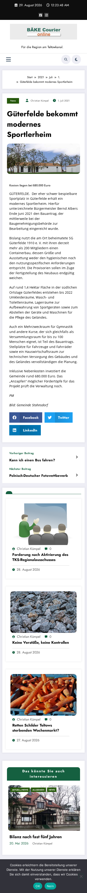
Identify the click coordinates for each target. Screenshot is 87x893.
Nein (50, 886)
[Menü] (8, 60)
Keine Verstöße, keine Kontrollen (40, 642)
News (13, 100)
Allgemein (27, 789)
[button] (25, 417)
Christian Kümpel (39, 100)
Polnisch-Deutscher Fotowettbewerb (38, 475)
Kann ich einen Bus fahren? (32, 460)
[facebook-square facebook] (41, 15)
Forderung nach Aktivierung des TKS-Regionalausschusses (40, 557)
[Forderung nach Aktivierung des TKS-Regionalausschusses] (43, 524)
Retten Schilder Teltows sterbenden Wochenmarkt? (35, 728)
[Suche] (66, 59)
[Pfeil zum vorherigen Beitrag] (77, 457)
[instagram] (46, 15)
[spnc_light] (76, 59)
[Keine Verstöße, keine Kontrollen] (43, 612)
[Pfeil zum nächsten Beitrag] (77, 475)
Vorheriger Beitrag (21, 453)
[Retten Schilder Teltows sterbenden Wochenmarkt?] (43, 695)
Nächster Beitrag (20, 469)
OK (37, 886)
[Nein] (81, 876)
